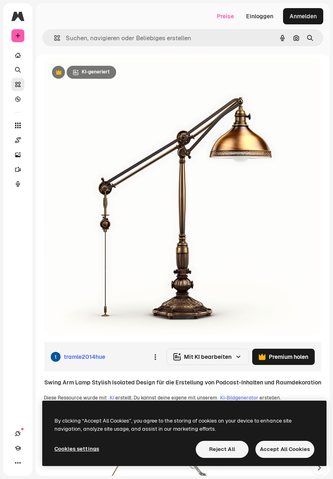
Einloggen (259, 16)
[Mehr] (17, 462)
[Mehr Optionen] (155, 357)
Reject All (222, 449)
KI (112, 398)
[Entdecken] (17, 99)
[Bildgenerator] (17, 154)
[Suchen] (17, 69)
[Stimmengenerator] (17, 183)
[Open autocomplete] (54, 38)
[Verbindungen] (17, 433)
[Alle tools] (17, 125)
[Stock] (17, 84)
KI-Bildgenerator (239, 398)
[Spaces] (17, 140)
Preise (225, 16)
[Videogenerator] (17, 169)
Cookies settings (76, 448)
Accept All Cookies (285, 449)
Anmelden (303, 16)
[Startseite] (17, 55)
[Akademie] (17, 448)
